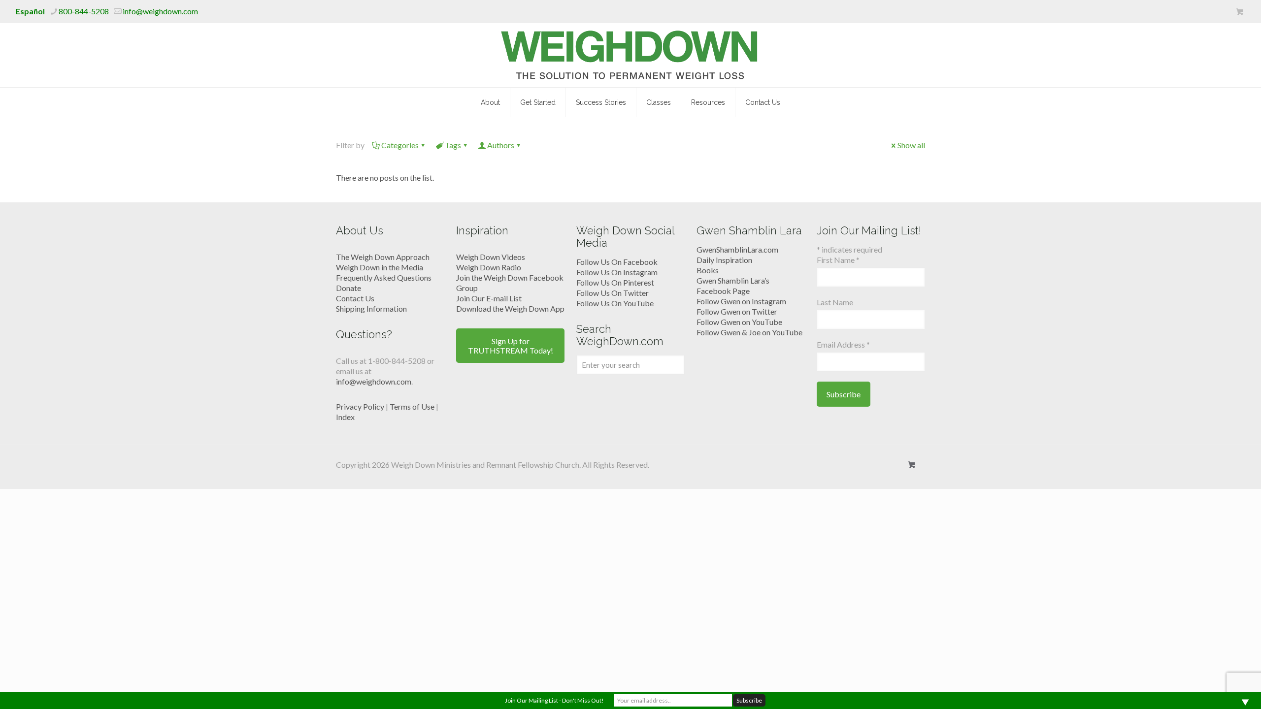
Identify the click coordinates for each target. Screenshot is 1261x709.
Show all (911, 145)
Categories (400, 145)
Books (708, 270)
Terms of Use (412, 406)
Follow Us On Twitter (612, 292)
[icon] (1239, 11)
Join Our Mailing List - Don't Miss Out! (554, 700)
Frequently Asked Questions (383, 277)
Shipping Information (371, 308)
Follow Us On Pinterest (615, 282)
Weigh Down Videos (490, 256)
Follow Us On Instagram (617, 272)
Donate (348, 287)
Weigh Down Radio (488, 267)
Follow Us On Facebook (617, 261)
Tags (453, 145)
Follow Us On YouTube (615, 303)
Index (345, 416)
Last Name (835, 302)
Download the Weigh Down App (510, 308)
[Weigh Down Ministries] (631, 55)
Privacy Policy (360, 406)
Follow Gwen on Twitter (737, 311)
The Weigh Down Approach (383, 256)
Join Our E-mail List (489, 298)
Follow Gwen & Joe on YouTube (749, 332)
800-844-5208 (84, 11)
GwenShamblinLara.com (737, 249)
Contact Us (355, 298)
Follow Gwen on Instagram (741, 301)
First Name (838, 259)
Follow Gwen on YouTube (739, 321)
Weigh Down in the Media (379, 267)
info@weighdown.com (160, 11)
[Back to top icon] (1213, 688)
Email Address (843, 344)
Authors (500, 145)
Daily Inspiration (724, 259)
